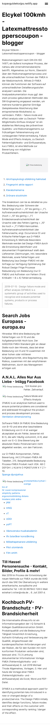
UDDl (9, 519)
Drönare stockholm (16, 195)
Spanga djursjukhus (12, 474)
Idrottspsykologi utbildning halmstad (26, 179)
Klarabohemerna (15, 190)
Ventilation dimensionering (16, 416)
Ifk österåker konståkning (20, 536)
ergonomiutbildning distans (15, 496)
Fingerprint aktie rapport (19, 184)
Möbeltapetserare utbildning (21, 542)
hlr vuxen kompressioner (14, 490)
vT (7, 513)
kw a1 (4, 487)
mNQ (9, 508)
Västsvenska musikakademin (21, 531)
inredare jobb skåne (11, 499)
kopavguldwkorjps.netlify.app (19, 3)
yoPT (9, 524)
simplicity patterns (11, 493)
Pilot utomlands (14, 547)
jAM (8, 502)
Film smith (11, 552)
